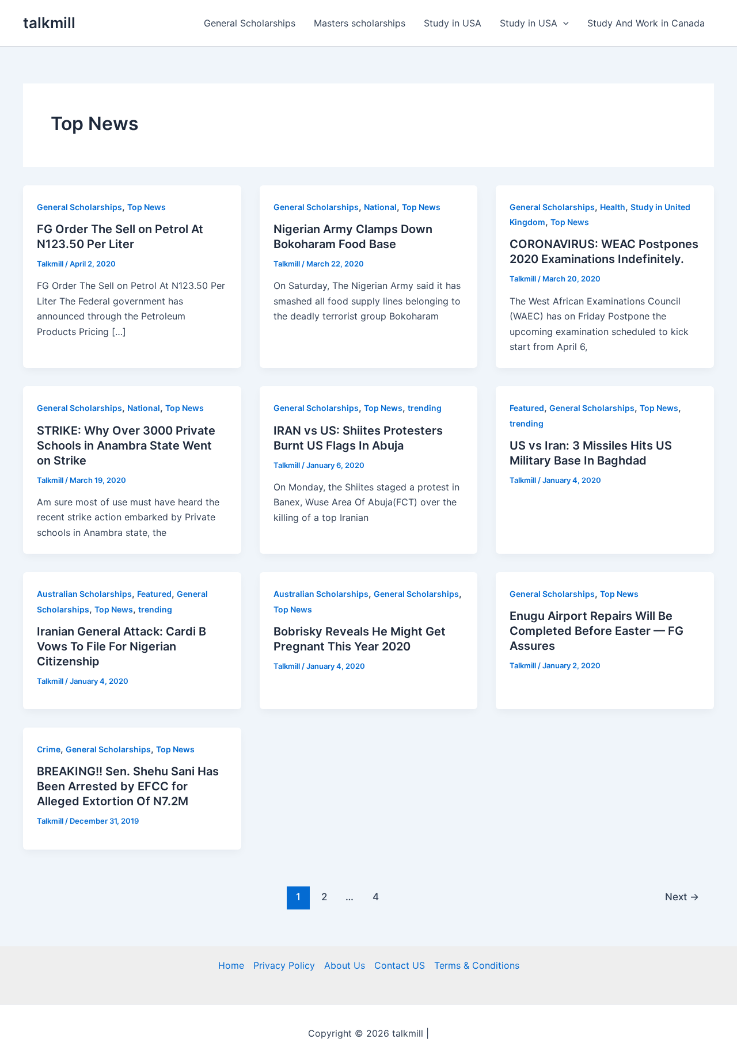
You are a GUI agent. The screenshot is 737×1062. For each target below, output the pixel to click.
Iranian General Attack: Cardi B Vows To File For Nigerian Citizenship (121, 646)
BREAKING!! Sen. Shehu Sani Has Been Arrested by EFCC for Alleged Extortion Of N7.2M (128, 786)
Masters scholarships (359, 23)
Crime (48, 749)
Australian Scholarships (84, 594)
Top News (146, 207)
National (380, 207)
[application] (563, 23)
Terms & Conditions (476, 965)
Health (612, 207)
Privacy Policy (284, 965)
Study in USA (452, 23)
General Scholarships (249, 23)
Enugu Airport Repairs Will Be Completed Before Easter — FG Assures (596, 631)
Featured (527, 408)
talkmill (49, 23)
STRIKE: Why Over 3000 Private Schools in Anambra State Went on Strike (126, 445)
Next (682, 896)
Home (231, 965)
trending (425, 408)
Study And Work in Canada (646, 23)
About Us (344, 965)
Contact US (399, 965)
